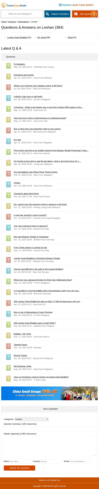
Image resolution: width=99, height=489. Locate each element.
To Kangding (19, 64)
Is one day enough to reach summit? (30, 215)
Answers (12, 22)
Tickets (17, 183)
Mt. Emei (41, 37)
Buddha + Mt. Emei (22, 334)
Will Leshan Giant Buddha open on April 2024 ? (35, 323)
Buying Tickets (20, 355)
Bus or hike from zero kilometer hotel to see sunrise (37, 129)
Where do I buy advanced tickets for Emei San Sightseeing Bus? (43, 280)
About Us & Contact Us (49, 480)
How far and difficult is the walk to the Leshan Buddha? (38, 269)
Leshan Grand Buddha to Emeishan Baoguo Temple (37, 258)
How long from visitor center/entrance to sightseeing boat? (40, 118)
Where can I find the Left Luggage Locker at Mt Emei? (38, 86)
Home (4, 22)
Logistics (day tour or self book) (28, 96)
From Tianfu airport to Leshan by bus (30, 247)
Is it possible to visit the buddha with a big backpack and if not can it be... (47, 291)
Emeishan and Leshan (24, 75)
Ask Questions (87, 14)
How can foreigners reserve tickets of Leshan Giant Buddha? (41, 377)
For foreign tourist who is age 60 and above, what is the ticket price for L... (47, 161)
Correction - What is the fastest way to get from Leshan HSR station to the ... (48, 107)
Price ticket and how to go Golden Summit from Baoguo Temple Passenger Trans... (51, 150)
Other (70, 37)
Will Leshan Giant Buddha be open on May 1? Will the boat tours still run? (47, 301)
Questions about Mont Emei (26, 193)
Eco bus (17, 140)
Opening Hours (20, 345)
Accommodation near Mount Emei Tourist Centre (35, 172)
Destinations (23, 22)
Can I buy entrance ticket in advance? (31, 226)
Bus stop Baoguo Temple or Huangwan (31, 237)
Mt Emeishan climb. (23, 366)
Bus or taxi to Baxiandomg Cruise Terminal (33, 312)
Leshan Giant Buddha (17, 37)
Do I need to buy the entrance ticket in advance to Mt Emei (40, 204)
